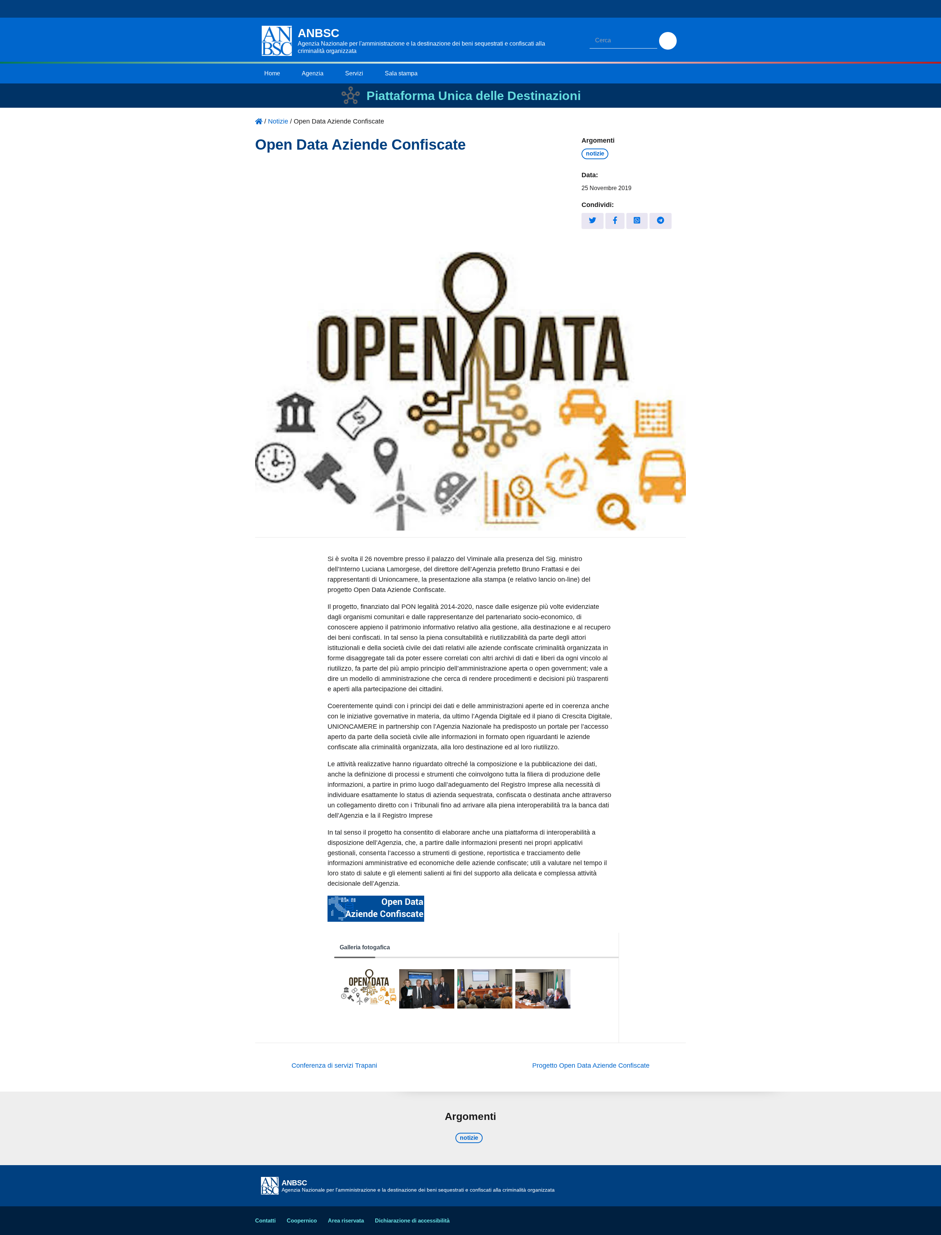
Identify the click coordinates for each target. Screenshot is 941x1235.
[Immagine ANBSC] (369, 989)
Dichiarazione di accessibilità (412, 1220)
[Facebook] (615, 221)
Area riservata (346, 1220)
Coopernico (302, 1220)
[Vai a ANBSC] (258, 121)
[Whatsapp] (637, 221)
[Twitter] (593, 221)
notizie (595, 153)
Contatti (265, 1220)
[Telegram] (661, 221)
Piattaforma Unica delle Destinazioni (473, 96)
